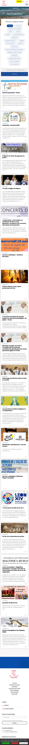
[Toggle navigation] (27, 4)
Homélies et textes (14, 685)
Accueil (14, 683)
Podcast (19, 1)
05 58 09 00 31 (9, 730)
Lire (26, 109)
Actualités (5, 90)
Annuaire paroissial (14, 688)
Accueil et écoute (9, 708)
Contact (6, 705)
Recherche (15, 694)
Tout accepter (6, 743)
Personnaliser (23, 743)
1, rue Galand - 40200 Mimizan (10, 731)
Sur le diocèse (14, 692)
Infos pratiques (14, 690)
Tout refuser (15, 743)
